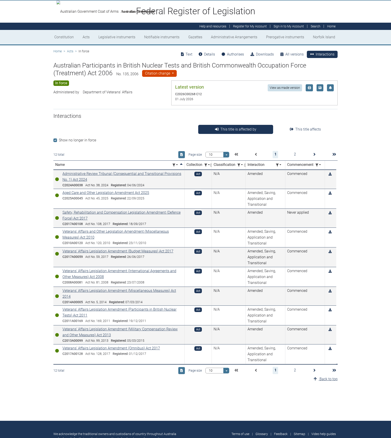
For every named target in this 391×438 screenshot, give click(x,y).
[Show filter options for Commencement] (318, 165)
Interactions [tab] (325, 54)
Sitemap (299, 434)
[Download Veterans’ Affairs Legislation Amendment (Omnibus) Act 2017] (330, 348)
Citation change (158, 73)
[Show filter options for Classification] (240, 165)
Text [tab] (189, 54)
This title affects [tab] (308, 129)
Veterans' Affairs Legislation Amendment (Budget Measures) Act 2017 (117, 251)
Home (57, 51)
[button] (236, 154)
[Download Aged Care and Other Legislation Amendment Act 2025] (330, 193)
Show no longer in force (77, 140)
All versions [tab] (294, 54)
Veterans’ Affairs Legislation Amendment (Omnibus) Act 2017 (111, 348)
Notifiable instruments (161, 37)
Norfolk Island (324, 37)
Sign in (289, 26)
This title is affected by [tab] (238, 129)
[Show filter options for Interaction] (278, 165)
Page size (195, 154)
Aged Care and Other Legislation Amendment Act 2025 (105, 193)
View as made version (285, 88)
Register (250, 26)
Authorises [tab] (235, 54)
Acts (86, 37)
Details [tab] (209, 54)
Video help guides (323, 434)
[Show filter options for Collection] (207, 165)
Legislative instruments (116, 37)
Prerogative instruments (285, 37)
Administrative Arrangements (234, 37)
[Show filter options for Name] (175, 165)
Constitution (64, 37)
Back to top (328, 379)
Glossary (261, 434)
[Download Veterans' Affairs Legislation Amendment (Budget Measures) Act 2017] (330, 251)
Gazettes (195, 37)
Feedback (281, 434)
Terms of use (240, 434)
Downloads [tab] (265, 54)
